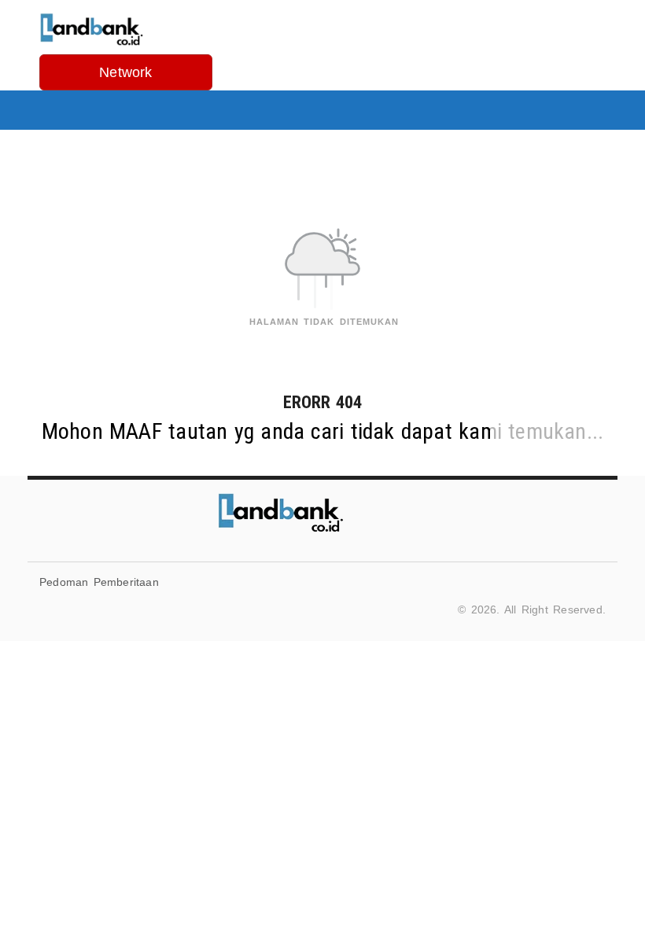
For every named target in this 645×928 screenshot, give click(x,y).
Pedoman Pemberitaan (99, 582)
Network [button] (125, 72)
